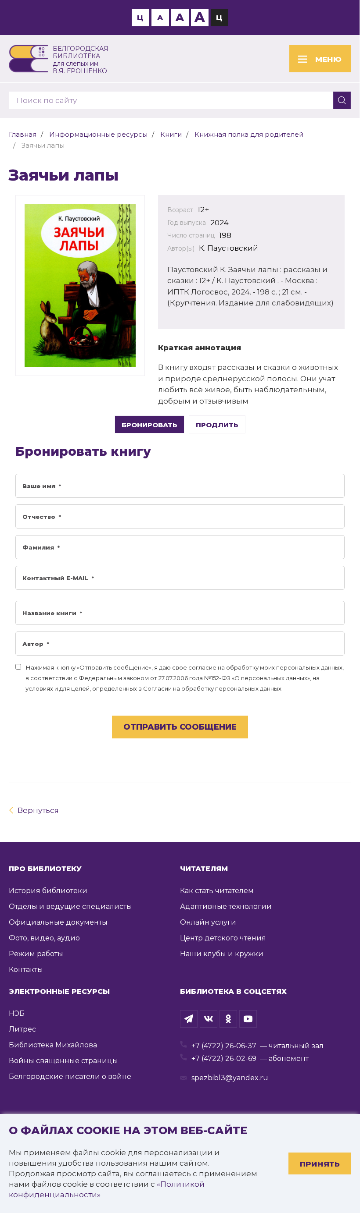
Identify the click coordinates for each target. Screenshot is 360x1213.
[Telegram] (189, 1019)
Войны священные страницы (63, 1061)
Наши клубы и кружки (221, 954)
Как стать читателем (217, 891)
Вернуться (38, 810)
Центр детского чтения (223, 938)
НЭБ (17, 1013)
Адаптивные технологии (226, 906)
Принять (320, 1164)
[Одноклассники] (228, 1019)
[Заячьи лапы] (80, 285)
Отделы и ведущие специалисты (70, 906)
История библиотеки (48, 891)
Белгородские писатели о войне (70, 1076)
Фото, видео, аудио (44, 938)
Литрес (22, 1029)
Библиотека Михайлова (53, 1045)
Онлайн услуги (208, 922)
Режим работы (36, 954)
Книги (171, 134)
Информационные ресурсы (98, 134)
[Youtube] (248, 1019)
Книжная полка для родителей (248, 134)
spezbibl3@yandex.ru (229, 1078)
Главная (22, 134)
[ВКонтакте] (208, 1019)
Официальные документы (58, 922)
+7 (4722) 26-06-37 (223, 1046)
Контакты (26, 969)
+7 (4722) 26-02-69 (223, 1058)
